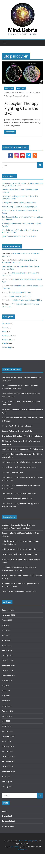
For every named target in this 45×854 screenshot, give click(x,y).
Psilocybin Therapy (12, 96)
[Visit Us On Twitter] (29, 154)
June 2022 (6, 630)
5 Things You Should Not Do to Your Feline (19, 202)
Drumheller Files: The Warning (29, 462)
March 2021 (6, 706)
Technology (21, 88)
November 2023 (8, 615)
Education (6, 323)
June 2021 (6, 691)
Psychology (6, 339)
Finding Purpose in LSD (26, 493)
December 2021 (8, 660)
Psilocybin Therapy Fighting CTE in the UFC (21, 108)
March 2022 (6, 645)
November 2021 (8, 665)
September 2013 (8, 761)
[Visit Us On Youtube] (22, 154)
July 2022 (5, 625)
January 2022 (7, 655)
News (4, 331)
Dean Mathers (11, 92)
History (5, 327)
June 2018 (6, 721)
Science (5, 343)
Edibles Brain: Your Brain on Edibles (27, 300)
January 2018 (7, 731)
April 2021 (6, 701)
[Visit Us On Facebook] (10, 154)
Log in (4, 811)
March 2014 (6, 741)
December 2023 (8, 610)
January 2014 (7, 751)
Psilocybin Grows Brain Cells (20, 296)
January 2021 (7, 716)
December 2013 (8, 756)
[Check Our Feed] (35, 154)
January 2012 (7, 786)
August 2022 (7, 620)
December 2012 (8, 766)
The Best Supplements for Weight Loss (27, 449)
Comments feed (8, 821)
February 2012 (8, 781)
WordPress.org (8, 826)
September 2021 (8, 676)
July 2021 (5, 686)
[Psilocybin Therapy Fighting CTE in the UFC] (22, 72)
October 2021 (7, 670)
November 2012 (8, 771)
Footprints (18, 472)
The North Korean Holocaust (19, 292)
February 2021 (8, 711)
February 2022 (8, 650)
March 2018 (6, 726)
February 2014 (8, 746)
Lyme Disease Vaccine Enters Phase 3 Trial (19, 236)
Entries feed (7, 816)
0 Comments (36, 92)
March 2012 (6, 776)
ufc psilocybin (24, 96)
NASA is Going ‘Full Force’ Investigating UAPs (19, 206)
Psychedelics (9, 88)
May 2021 (6, 696)
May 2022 (6, 635)
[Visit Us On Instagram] (16, 154)
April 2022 (6, 640)
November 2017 (8, 736)
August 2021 (7, 681)
